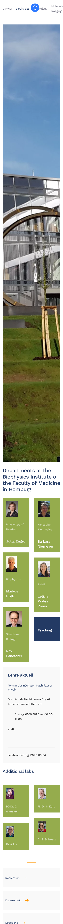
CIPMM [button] (7, 8)
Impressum (12, 878)
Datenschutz (13, 900)
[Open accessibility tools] (35, 7)
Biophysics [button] (22, 8)
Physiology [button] (40, 8)
